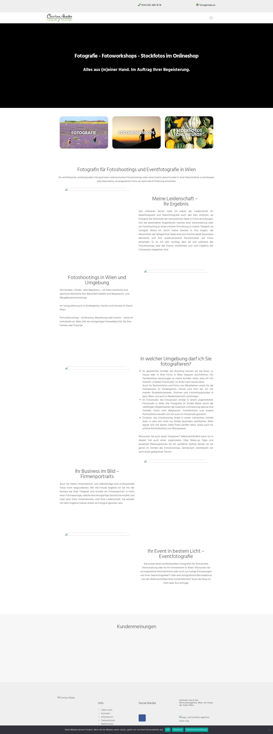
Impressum (107, 717)
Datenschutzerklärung (196, 729)
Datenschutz (108, 720)
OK (167, 729)
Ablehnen (177, 729)
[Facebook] (142, 717)
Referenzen (107, 724)
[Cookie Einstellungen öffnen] (6, 730)
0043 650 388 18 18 (151, 5)
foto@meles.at (207, 5)
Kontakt (105, 713)
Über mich (106, 710)
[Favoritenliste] (212, 18)
